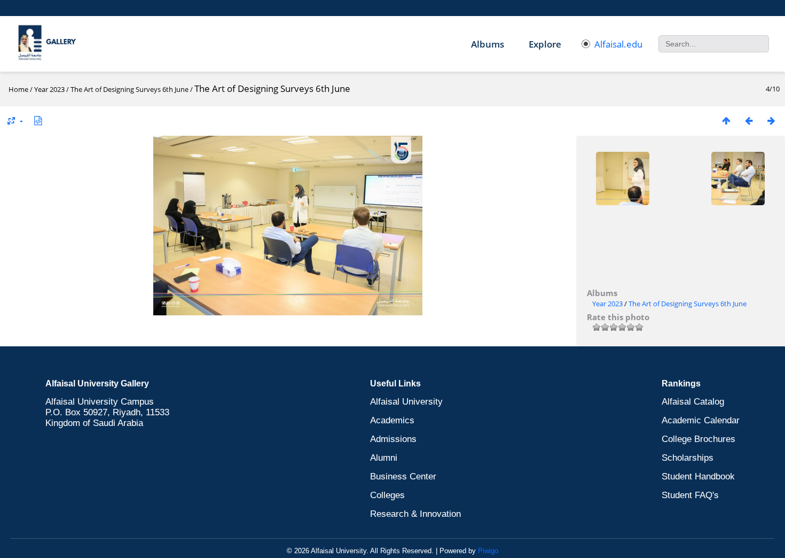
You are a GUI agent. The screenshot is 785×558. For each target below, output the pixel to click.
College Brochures (698, 439)
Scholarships (687, 458)
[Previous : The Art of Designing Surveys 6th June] (748, 120)
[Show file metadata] (38, 120)
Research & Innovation (415, 514)
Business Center (403, 476)
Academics (392, 420)
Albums (487, 44)
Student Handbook (698, 476)
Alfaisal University (406, 402)
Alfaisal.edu (618, 44)
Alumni (383, 458)
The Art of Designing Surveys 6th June (129, 89)
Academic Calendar (701, 420)
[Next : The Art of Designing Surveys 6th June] (771, 120)
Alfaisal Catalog (693, 402)
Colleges (387, 495)
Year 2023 (49, 89)
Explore (545, 44)
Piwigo (488, 551)
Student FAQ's (690, 495)
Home (18, 89)
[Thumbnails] (726, 120)
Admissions (393, 439)
